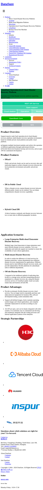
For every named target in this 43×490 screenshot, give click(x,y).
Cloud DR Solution (15, 46)
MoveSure (12, 24)
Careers (11, 82)
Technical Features (15, 66)
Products (7, 17)
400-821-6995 (5, 479)
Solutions (8, 33)
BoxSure (11, 31)
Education (12, 40)
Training (11, 71)
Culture (11, 84)
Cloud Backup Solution (16, 51)
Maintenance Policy (15, 62)
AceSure (11, 20)
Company (8, 73)
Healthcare (12, 37)
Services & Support (11, 58)
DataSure (7, 4)
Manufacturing (13, 42)
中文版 (7, 86)
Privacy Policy (5, 472)
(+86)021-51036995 (10, 446)
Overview (12, 77)
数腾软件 (4, 439)
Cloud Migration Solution (17, 48)
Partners (7, 67)
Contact (11, 78)
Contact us (4, 437)
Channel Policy (13, 69)
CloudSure (12, 28)
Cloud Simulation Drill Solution (19, 49)
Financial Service (14, 39)
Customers (8, 57)
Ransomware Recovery (16, 55)
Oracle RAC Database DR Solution (20, 53)
